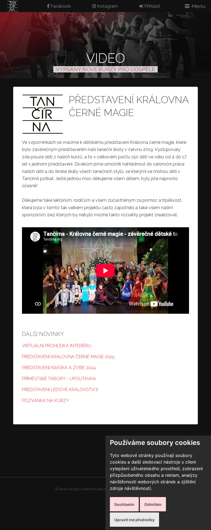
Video (105, 58)
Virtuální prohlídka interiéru (56, 345)
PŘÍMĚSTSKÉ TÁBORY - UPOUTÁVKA (59, 378)
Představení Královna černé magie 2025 (68, 356)
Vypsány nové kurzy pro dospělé (105, 69)
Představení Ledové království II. (60, 389)
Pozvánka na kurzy (45, 400)
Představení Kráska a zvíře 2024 (59, 367)
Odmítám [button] (153, 504)
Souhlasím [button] (124, 504)
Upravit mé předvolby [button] (134, 519)
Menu (198, 6)
